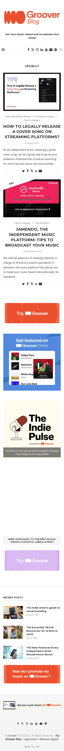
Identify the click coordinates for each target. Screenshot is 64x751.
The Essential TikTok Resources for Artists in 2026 (42, 631)
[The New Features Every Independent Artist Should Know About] (13, 652)
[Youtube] (46, 49)
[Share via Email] (40, 171)
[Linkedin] (41, 49)
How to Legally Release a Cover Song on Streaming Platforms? (32, 131)
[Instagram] (37, 49)
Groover (12, 735)
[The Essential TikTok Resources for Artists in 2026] (13, 632)
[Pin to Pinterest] (36, 171)
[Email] (51, 49)
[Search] (60, 49)
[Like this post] (23, 171)
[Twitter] (32, 49)
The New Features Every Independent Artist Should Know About (42, 651)
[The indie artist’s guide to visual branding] (13, 612)
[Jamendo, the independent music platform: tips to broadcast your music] (32, 198)
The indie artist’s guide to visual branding (43, 609)
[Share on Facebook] (28, 171)
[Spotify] (55, 49)
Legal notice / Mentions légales (41, 739)
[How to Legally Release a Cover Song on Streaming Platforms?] (32, 92)
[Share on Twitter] (31, 171)
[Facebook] (28, 49)
